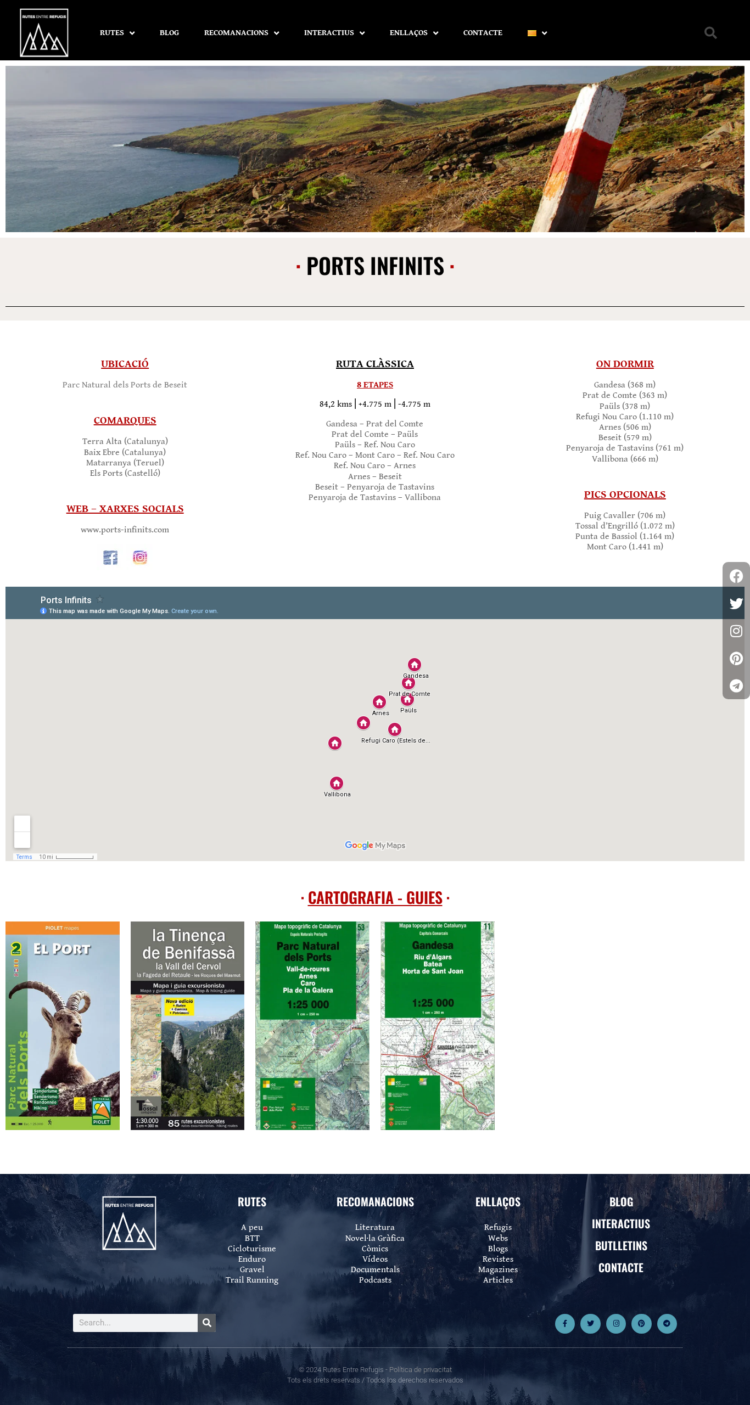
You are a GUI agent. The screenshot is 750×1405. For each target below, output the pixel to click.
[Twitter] (590, 1324)
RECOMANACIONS (236, 32)
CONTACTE (482, 32)
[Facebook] (736, 575)
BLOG (169, 32)
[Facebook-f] (565, 1324)
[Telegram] (667, 1324)
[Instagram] (616, 1324)
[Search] (207, 1323)
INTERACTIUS (329, 32)
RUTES (112, 32)
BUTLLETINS (621, 1245)
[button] (710, 33)
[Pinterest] (641, 1324)
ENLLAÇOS (409, 32)
